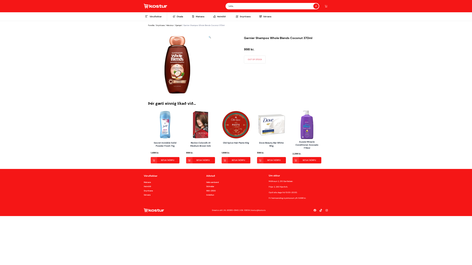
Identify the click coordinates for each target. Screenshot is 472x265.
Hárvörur (170, 25)
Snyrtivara (160, 25)
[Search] (316, 6)
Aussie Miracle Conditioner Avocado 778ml (306, 144)
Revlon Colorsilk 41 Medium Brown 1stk (200, 144)
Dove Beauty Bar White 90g (271, 144)
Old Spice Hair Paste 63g (236, 142)
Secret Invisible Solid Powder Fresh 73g (165, 144)
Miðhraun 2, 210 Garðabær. (281, 181)
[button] (210, 65)
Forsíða (151, 25)
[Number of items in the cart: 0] (326, 6)
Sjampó (178, 25)
